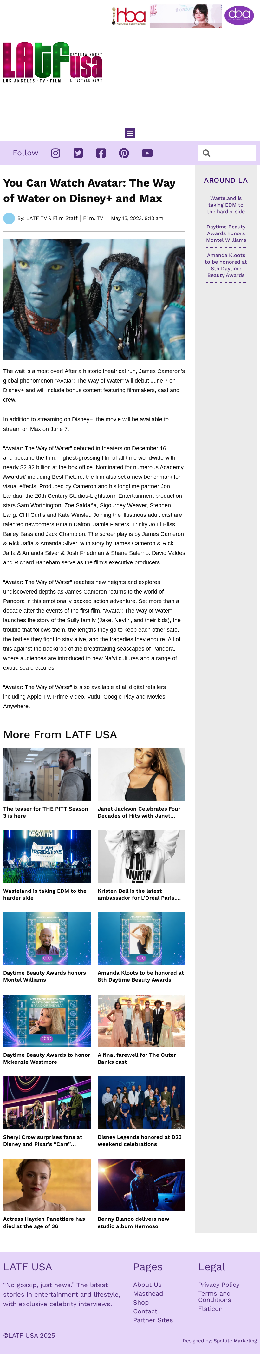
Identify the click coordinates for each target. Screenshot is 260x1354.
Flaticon (210, 1308)
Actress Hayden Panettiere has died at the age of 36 (44, 1222)
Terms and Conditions (214, 1297)
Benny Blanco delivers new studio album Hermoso (133, 1222)
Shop (141, 1302)
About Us (147, 1284)
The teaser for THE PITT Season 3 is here (45, 812)
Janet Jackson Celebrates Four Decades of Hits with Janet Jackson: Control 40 (139, 812)
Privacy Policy (218, 1284)
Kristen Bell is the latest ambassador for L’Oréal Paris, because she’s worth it (137, 894)
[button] (130, 133)
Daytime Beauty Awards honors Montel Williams (44, 976)
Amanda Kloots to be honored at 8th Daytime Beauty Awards (141, 976)
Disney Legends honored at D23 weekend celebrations (140, 1140)
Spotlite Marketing (235, 1341)
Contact (145, 1311)
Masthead (148, 1293)
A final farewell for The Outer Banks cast (137, 1058)
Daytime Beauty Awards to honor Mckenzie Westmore (46, 1058)
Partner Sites (153, 1320)
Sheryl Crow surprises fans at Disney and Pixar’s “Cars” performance (42, 1140)
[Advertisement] (184, 75)
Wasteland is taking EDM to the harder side (45, 894)
